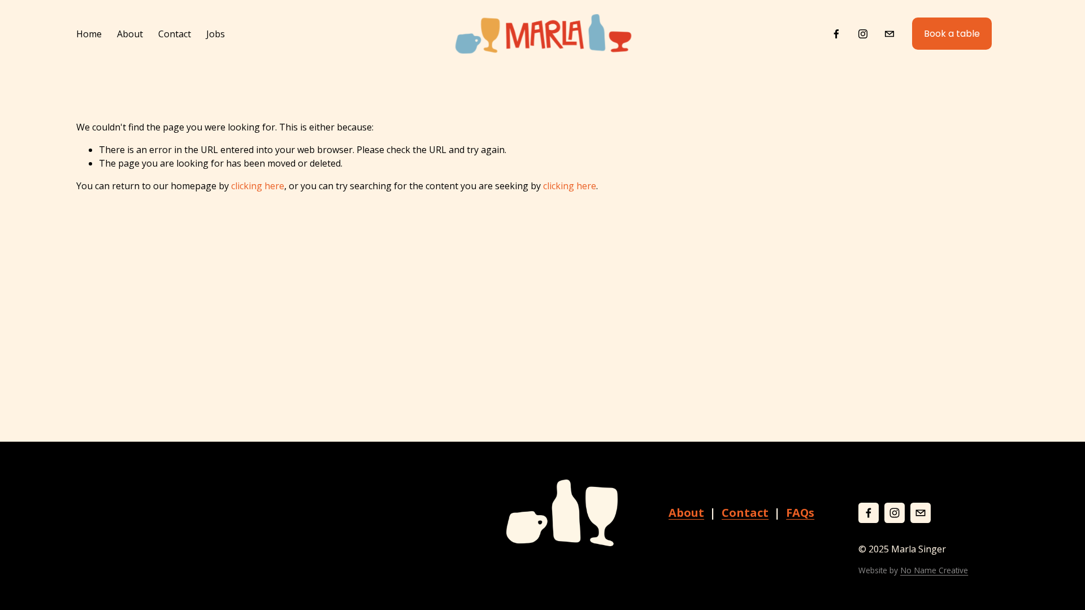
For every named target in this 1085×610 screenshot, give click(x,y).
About (130, 34)
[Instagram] (863, 34)
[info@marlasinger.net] (889, 34)
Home (89, 34)
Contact (174, 34)
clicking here (257, 186)
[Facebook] (836, 34)
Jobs (215, 34)
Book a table (952, 33)
